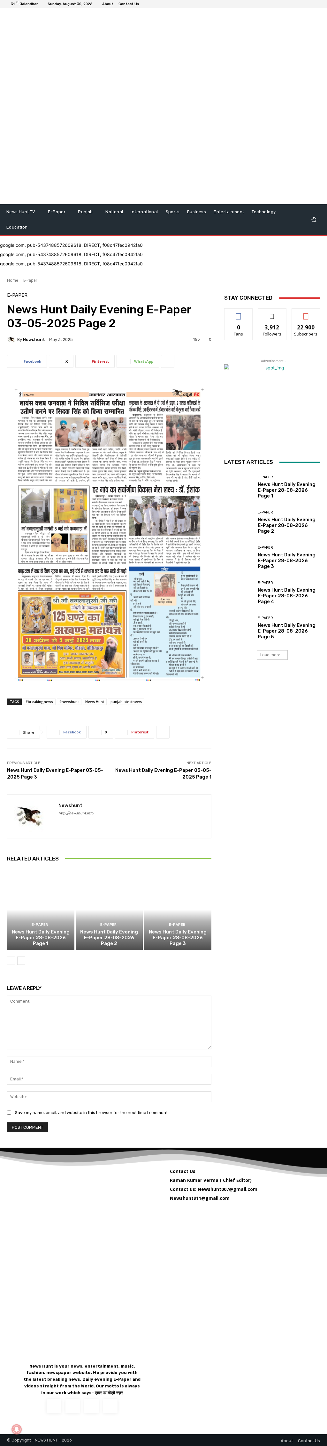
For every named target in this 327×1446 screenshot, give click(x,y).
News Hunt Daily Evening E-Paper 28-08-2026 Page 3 (178, 937)
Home (12, 280)
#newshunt (69, 701)
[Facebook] (60, 822)
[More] (167, 361)
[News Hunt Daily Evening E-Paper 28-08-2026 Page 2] (109, 909)
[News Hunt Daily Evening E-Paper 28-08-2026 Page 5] (238, 627)
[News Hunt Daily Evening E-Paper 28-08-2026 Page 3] (177, 909)
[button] (313, 219)
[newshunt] (12, 339)
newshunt (34, 339)
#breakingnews (39, 701)
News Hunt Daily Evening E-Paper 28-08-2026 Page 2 (109, 937)
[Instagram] (72, 1406)
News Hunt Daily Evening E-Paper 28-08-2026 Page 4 (287, 595)
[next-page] (21, 961)
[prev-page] (11, 961)
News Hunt (94, 701)
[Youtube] (110, 1406)
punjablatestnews (126, 701)
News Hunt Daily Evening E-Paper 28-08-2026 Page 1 (41, 937)
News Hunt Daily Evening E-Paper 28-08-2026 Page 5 (287, 631)
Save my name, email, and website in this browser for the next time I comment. (92, 1112)
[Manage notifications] (16, 1429)
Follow (272, 313)
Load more (270, 655)
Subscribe (306, 313)
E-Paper (30, 280)
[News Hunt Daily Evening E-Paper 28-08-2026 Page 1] (40, 909)
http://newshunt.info (75, 813)
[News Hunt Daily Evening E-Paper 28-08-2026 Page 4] (238, 592)
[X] (91, 1406)
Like (238, 313)
